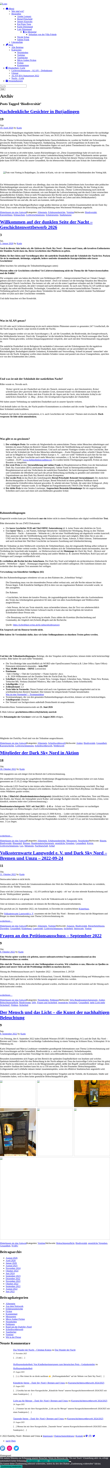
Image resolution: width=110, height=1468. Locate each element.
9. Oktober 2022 (7, 952)
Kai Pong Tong (24, 24)
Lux (21, 846)
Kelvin (90, 843)
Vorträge (21, 55)
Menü (11, 8)
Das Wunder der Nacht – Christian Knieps (32, 1350)
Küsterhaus (84, 909)
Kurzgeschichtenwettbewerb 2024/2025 (86, 1383)
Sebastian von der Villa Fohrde (43, 34)
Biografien (16, 14)
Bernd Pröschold (24, 19)
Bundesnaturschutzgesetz (42, 843)
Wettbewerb (58, 746)
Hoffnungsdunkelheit (22, 1368)
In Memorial (30, 32)
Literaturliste (17, 42)
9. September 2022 (8, 1034)
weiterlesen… (6, 836)
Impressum (48, 1436)
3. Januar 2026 (6, 243)
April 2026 (11, 1260)
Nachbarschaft (41, 846)
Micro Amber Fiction (26, 60)
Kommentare (23, 65)
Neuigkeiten (22, 52)
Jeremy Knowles (24, 21)
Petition (14, 1005)
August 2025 (11, 1265)
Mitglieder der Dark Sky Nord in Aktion (39, 752)
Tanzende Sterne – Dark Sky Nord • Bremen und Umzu (38, 1418)
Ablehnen (43, 1461)
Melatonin (29, 846)
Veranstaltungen (15, 81)
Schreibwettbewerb (57, 743)
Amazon (70, 926)
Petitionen (54, 1000)
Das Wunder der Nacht (65, 1350)
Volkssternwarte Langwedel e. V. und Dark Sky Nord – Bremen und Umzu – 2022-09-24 (53, 855)
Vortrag (88, 928)
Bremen (26, 843)
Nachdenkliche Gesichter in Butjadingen (39, 111)
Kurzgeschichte (7, 746)
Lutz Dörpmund (24, 29)
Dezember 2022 (13, 1278)
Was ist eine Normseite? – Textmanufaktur (25, 694)
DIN (34, 1002)
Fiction (20, 63)
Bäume (103, 840)
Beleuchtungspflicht (9, 1002)
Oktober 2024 (12, 1271)
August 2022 (11, 1289)
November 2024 (13, 1268)
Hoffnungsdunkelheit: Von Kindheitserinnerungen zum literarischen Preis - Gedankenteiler (54, 1364)
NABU (14, 1246)
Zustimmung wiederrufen (11, 1466)
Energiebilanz (6, 215)
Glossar (14, 73)
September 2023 (13, 1276)
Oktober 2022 (12, 1284)
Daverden (4, 928)
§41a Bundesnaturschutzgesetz (84, 1000)
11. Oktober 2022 (8, 874)
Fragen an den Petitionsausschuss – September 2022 (51, 935)
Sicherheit (68, 928)
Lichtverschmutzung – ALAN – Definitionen (31, 70)
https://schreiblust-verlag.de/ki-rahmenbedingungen (36, 625)
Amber (79, 743)
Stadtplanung (65, 215)
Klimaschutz (19, 215)
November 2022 (13, 1281)
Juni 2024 (10, 1273)
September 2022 (13, 1286)
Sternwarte (79, 928)
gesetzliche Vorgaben (64, 843)
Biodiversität (91, 212)
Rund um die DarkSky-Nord (19, 1327)
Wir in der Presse (13, 1337)
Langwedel (38, 928)
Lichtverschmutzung (35, 215)
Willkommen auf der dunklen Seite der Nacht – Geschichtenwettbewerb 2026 (46, 224)
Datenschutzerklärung (64, 1436)
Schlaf (52, 846)
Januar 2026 (11, 1263)
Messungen (71, 840)
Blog (10, 45)
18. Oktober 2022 (8, 769)
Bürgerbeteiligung (96, 926)
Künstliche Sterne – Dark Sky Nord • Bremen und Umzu (39, 1383)
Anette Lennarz (24, 16)
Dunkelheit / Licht (16, 68)
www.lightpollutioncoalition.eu (37, 460)
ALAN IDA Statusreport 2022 (25, 75)
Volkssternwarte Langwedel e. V (18, 913)
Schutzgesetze (52, 215)
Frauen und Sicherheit (47, 1002)
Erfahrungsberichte (56, 212)
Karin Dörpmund (25, 26)
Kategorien (16, 50)
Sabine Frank (23, 39)
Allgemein (42, 212)
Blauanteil (17, 843)
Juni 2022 (10, 1291)
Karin (19, 128)
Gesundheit (101, 743)
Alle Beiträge (17, 47)
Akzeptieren (32, 1461)
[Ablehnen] (70, 1461)
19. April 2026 (6, 128)
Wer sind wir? (17, 11)
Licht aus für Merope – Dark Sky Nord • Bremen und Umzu (40, 1401)
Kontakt (79, 1436)
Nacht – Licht (17, 78)
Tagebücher (22, 57)
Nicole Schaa (23, 37)
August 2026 (11, 1258)
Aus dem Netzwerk (14, 1306)
